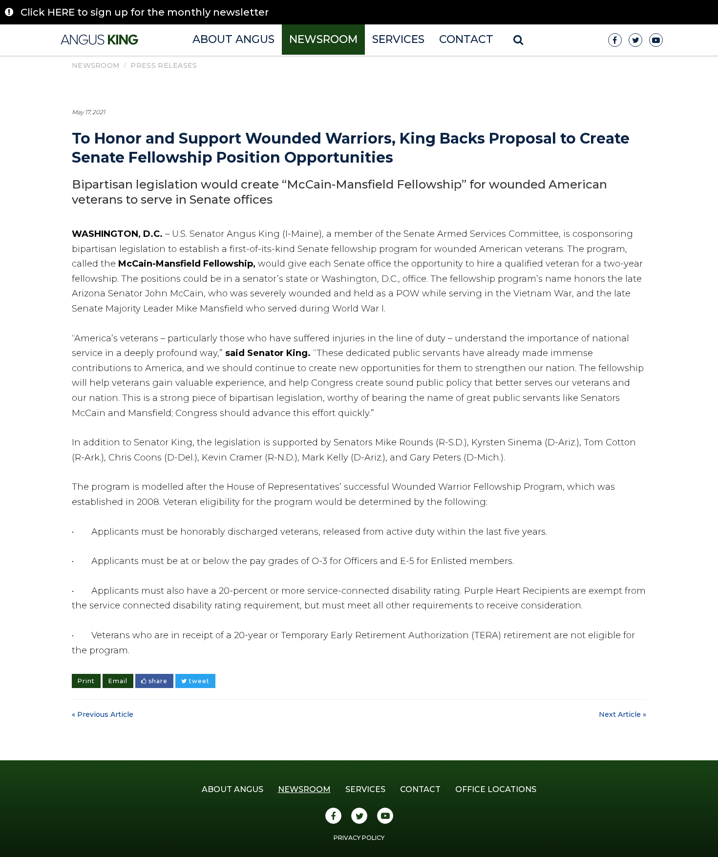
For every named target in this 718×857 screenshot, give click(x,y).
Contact (466, 39)
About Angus (233, 39)
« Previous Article (102, 714)
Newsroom (323, 39)
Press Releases (163, 65)
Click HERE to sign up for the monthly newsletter (145, 12)
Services (398, 39)
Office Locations (495, 789)
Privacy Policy (359, 837)
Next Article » (622, 714)
